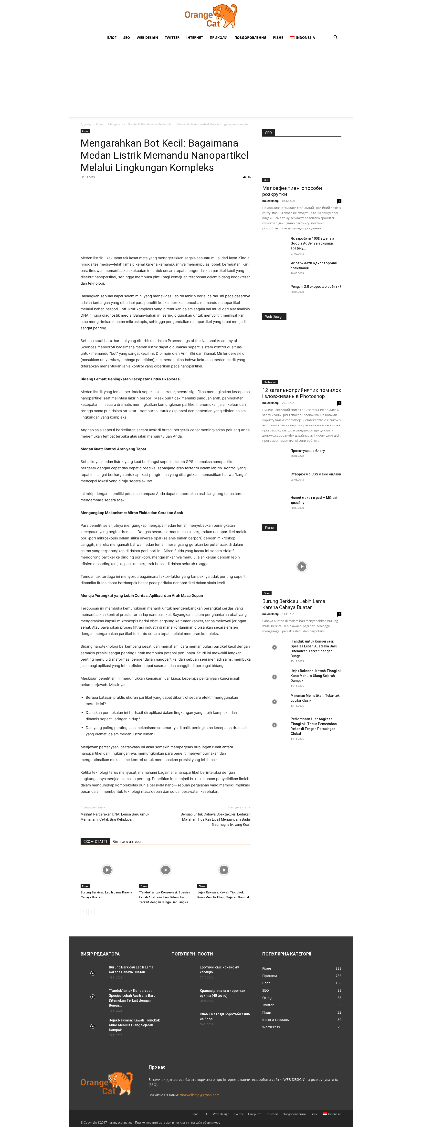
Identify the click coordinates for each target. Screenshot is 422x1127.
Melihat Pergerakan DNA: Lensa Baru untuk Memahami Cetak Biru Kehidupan (115, 817)
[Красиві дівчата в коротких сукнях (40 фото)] (183, 996)
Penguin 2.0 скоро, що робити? (316, 287)
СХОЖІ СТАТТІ (95, 842)
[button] (335, 38)
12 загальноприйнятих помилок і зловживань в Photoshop (301, 393)
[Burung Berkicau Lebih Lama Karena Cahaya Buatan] (107, 870)
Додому (86, 124)
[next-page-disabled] (91, 912)
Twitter (172, 37)
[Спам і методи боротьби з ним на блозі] (182, 1019)
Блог (111, 37)
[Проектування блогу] (274, 456)
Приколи (219, 37)
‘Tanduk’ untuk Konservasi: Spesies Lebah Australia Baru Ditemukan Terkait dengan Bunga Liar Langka (164, 897)
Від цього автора (127, 842)
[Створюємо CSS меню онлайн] (274, 480)
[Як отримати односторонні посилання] (274, 269)
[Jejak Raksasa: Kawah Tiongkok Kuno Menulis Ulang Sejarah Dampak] (224, 870)
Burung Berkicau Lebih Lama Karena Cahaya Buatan (293, 604)
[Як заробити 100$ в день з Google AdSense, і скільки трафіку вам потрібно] (274, 244)
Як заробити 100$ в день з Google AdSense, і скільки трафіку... (312, 243)
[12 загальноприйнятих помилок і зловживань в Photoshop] (301, 355)
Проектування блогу (308, 451)
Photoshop (270, 382)
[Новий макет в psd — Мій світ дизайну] (274, 503)
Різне (278, 37)
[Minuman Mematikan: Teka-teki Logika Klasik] (274, 701)
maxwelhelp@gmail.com (200, 1095)
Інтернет (194, 37)
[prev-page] (84, 912)
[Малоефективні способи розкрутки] (301, 162)
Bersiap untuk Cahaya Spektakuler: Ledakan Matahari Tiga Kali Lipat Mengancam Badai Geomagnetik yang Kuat (216, 819)
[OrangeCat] (211, 16)
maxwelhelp (270, 201)
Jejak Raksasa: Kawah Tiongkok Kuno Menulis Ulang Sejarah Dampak (316, 676)
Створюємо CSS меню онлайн (316, 474)
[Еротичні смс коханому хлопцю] (183, 973)
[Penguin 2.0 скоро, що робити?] (274, 292)
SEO (126, 37)
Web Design (147, 37)
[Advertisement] (211, 80)
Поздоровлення (250, 37)
